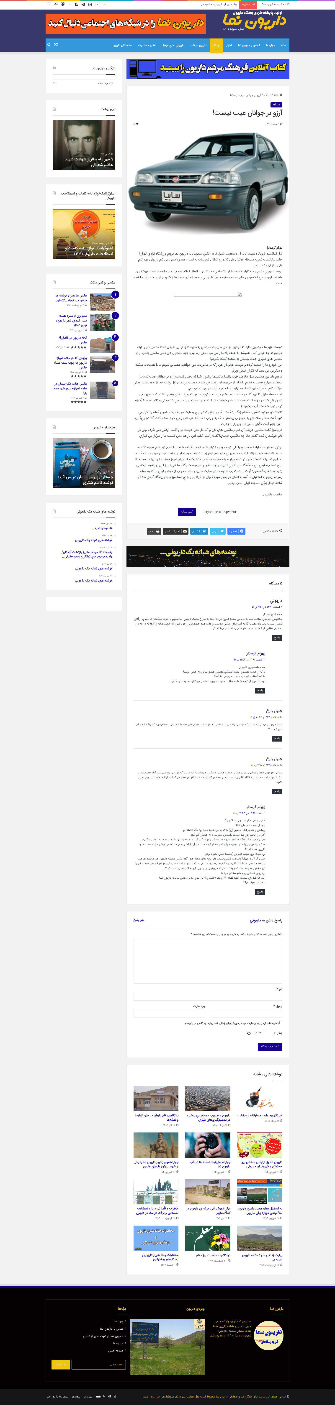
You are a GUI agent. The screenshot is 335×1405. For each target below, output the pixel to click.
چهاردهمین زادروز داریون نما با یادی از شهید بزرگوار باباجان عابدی (156, 1164)
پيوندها (118, 1321)
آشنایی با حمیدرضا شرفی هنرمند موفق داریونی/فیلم (87, 480)
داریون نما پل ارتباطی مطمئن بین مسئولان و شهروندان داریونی (261, 1164)
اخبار (229, 45)
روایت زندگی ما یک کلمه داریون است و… (262, 1257)
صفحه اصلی (115, 1350)
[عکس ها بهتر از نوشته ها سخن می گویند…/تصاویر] (102, 302)
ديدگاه (216, 45)
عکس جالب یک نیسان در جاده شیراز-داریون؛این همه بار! (70, 388)
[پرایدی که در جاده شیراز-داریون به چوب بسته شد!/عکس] (102, 364)
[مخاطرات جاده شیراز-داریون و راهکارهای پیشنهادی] (156, 1238)
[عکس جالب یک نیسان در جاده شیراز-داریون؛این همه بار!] (102, 390)
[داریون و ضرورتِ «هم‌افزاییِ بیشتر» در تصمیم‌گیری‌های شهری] (207, 1098)
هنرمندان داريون (122, 45)
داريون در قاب (198, 45)
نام (279, 989)
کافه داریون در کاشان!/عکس (73, 340)
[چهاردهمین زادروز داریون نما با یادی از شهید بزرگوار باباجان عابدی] (156, 1145)
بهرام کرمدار (255, 653)
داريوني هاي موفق (173, 45)
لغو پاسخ (139, 920)
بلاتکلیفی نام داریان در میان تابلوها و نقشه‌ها (156, 1118)
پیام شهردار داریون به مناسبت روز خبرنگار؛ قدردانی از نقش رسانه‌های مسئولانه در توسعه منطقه (182, 4)
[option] (84, 145)
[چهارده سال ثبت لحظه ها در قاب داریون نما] (207, 1145)
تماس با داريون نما (249, 45)
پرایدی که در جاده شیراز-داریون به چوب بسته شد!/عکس (70, 362)
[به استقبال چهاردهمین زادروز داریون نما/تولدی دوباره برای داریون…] (259, 1192)
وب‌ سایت (199, 1006)
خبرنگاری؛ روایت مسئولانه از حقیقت (259, 1115)
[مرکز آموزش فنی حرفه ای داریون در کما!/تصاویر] (207, 1192)
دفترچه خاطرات (147, 45)
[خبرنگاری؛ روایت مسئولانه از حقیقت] (259, 1098)
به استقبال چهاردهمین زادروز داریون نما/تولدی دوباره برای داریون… (260, 1211)
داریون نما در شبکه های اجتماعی (103, 1336)
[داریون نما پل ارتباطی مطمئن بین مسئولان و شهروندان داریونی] (259, 1145)
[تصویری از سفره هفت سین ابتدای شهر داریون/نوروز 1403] (102, 322)
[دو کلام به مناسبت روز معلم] (207, 1238)
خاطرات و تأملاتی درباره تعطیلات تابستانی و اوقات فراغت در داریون (157, 1211)
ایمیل (277, 1006)
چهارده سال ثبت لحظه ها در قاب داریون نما (210, 1164)
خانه (283, 45)
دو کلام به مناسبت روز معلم (213, 1255)
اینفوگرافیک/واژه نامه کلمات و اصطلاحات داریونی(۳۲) (89, 251)
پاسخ (277, 637)
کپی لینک (187, 511)
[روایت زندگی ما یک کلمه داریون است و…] (259, 1238)
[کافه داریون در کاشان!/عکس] (102, 344)
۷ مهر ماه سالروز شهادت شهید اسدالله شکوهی (88, 162)
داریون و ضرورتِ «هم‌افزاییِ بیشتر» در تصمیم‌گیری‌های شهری (208, 1118)
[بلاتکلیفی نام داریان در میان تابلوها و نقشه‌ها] (156, 1098)
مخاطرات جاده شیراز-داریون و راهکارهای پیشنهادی (160, 1257)
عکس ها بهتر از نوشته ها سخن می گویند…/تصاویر (71, 298)
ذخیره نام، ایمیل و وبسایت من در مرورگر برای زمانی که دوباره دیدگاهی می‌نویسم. (231, 1023)
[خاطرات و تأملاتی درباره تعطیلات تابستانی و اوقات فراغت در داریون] (156, 1192)
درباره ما (270, 45)
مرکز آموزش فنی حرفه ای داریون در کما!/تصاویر (208, 1211)
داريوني (255, 920)
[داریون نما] (255, 21)
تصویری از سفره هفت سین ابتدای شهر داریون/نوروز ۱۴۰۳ (71, 320)
